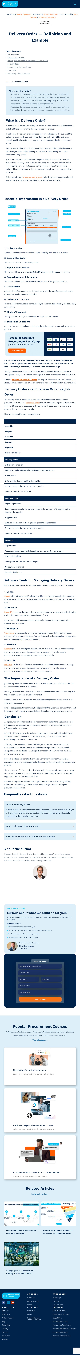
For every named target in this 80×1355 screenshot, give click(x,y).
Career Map (6, 1325)
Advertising (6, 1314)
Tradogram (9, 633)
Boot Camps (57, 1298)
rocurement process (33, 177)
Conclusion (12, 70)
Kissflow (8, 649)
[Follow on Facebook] (3, 1302)
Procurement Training (60, 1332)
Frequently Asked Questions (19, 73)
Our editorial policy (47, 17)
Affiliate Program (7, 1318)
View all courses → (40, 1040)
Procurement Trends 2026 (62, 1336)
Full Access (31, 1298)
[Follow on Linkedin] (8, 1302)
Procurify (8, 612)
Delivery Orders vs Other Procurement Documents (28, 61)
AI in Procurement (59, 1311)
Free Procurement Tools (61, 1314)
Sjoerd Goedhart (50, 14)
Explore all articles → (40, 1194)
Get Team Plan (58, 1305)
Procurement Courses (60, 1321)
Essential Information (16, 57)
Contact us (31, 1311)
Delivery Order (13, 54)
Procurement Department (62, 1325)
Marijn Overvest (23, 14)
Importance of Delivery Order (19, 67)
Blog (3, 1321)
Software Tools (13, 64)
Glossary (5, 1329)
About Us (5, 1311)
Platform (5, 1332)
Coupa (7, 596)
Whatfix (8, 665)
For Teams (56, 1301)
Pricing (29, 1305)
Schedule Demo (40, 999)
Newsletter (6, 1336)
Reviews (5, 1339)
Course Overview (33, 1301)
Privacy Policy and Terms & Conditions (34, 1319)
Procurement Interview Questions (64, 1329)
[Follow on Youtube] (12, 1302)
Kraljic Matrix (57, 1318)
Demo (29, 1314)
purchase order (33, 403)
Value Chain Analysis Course (24, 379)
